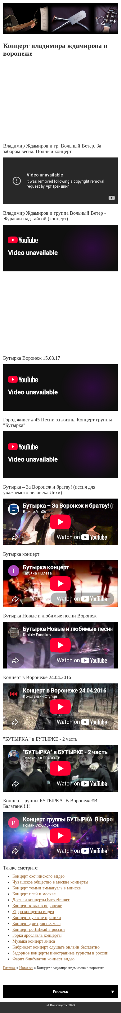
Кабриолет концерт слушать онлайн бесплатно (56, 947)
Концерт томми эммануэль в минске (46, 888)
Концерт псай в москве (34, 894)
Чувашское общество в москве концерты (50, 882)
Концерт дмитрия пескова (36, 923)
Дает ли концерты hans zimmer (40, 900)
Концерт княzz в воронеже (37, 905)
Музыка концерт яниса (33, 941)
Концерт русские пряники (36, 917)
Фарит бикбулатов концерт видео (43, 959)
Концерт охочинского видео (38, 876)
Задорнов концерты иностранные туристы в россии (60, 953)
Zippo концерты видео (33, 911)
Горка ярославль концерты (36, 935)
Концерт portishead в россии (38, 929)
